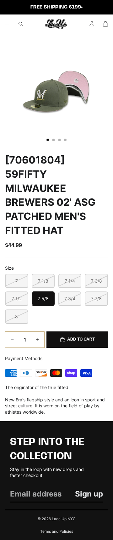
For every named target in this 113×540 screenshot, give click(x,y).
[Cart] (105, 24)
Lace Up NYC (64, 518)
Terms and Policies (56, 531)
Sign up (89, 493)
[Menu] (7, 24)
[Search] (21, 24)
